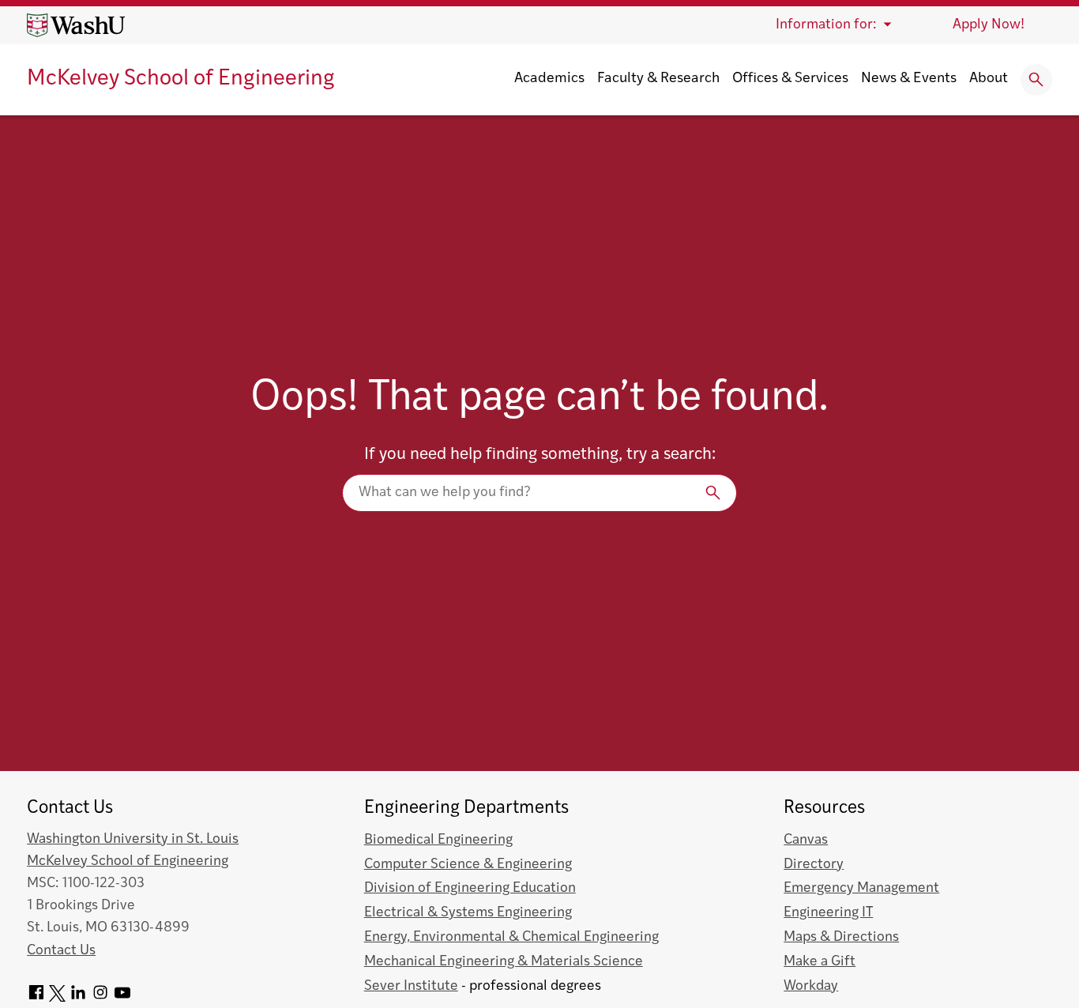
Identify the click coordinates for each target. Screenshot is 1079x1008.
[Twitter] (57, 998)
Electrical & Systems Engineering (468, 913)
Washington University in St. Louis (133, 839)
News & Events (909, 79)
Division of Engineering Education (470, 888)
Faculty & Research (658, 79)
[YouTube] (122, 998)
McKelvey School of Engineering (181, 79)
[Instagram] (100, 998)
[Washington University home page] (76, 25)
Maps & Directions (841, 937)
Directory (814, 864)
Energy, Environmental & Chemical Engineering (511, 937)
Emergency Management (861, 888)
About (988, 79)
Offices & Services (790, 79)
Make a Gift (819, 962)
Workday (811, 986)
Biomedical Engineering (438, 840)
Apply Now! (988, 25)
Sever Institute (411, 986)
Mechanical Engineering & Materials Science (503, 962)
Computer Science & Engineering (468, 864)
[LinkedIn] (78, 998)
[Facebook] (36, 998)
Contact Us (61, 950)
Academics (549, 79)
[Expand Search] (1036, 80)
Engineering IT (828, 913)
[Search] (539, 492)
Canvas (806, 840)
